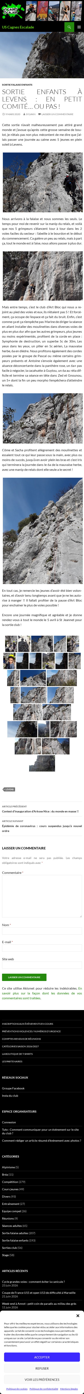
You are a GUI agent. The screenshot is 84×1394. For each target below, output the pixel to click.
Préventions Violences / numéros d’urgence (31, 1031)
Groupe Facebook (13, 1088)
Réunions (8, 1218)
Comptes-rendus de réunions (21, 1038)
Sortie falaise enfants (17, 84)
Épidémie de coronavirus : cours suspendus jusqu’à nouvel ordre (42, 826)
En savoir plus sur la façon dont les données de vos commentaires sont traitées (42, 993)
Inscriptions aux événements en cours (27, 1023)
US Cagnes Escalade (18, 27)
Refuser (42, 1368)
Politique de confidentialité (44, 1388)
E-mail (7, 942)
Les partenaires (12, 1061)
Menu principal (79, 27)
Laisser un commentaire (57, 114)
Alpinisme (8, 1167)
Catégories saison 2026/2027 (20, 1046)
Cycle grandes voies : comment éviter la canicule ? (33, 1281)
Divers (6, 1196)
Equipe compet (11, 1211)
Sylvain (30, 114)
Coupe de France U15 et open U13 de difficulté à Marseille (38, 1292)
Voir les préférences (42, 1379)
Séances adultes (12, 1225)
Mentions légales (69, 1388)
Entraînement (10, 1203)
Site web (8, 959)
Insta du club (10, 1095)
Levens (10, 789)
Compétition (10, 1182)
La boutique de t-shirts (17, 1053)
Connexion (9, 1122)
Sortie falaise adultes (15, 1233)
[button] (78, 1316)
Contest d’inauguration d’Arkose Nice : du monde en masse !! (40, 809)
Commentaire (12, 872)
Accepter (42, 1357)
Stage (5, 1255)
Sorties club (9, 1247)
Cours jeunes (10, 1189)
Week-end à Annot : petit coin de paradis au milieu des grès (39, 1303)
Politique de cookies (17, 1388)
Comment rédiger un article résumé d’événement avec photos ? (41, 1140)
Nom (6, 925)
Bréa (5, 1174)
